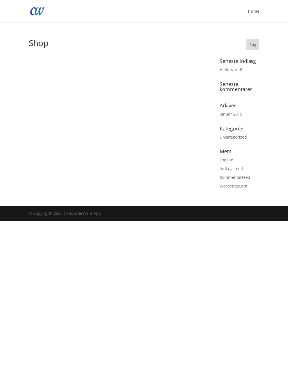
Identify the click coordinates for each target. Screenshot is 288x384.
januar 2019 (231, 114)
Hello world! (231, 69)
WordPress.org (233, 186)
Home (253, 11)
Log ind (226, 159)
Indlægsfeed (231, 168)
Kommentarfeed (235, 177)
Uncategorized (233, 137)
